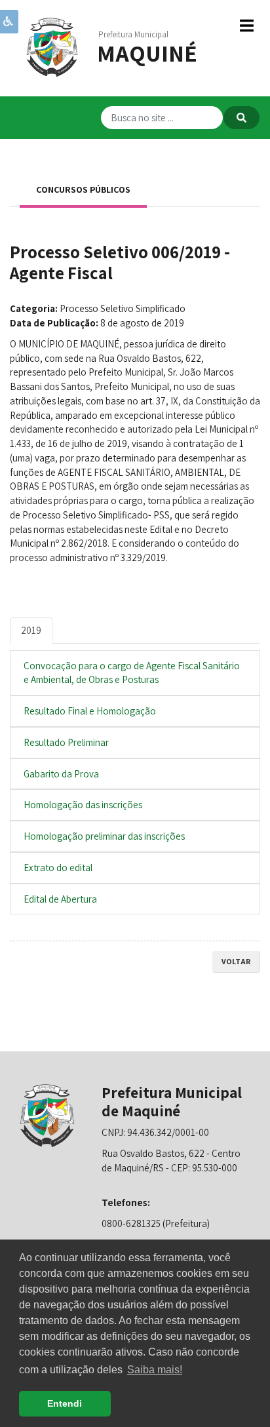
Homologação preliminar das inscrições (104, 836)
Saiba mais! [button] (154, 1369)
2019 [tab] (31, 630)
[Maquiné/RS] (52, 46)
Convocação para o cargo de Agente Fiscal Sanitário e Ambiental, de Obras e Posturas (132, 672)
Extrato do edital (58, 867)
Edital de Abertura (60, 899)
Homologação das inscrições (83, 804)
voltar (236, 961)
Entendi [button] (64, 1403)
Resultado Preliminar (66, 742)
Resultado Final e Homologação (90, 711)
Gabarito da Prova (61, 774)
